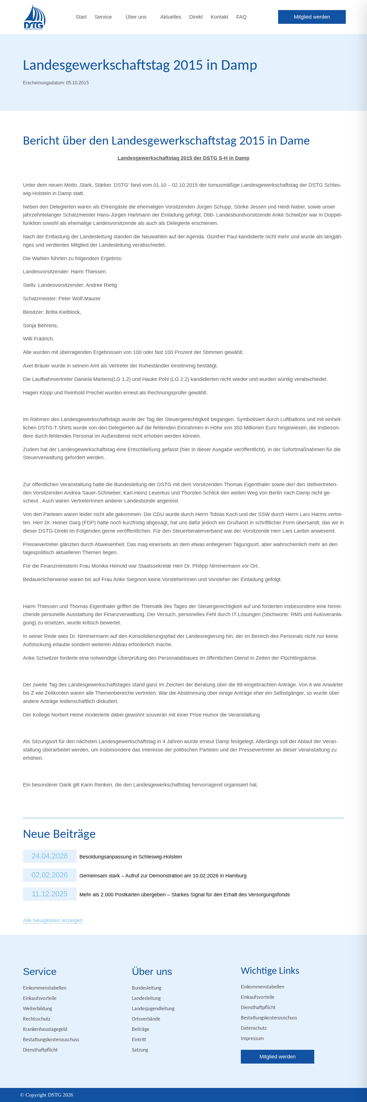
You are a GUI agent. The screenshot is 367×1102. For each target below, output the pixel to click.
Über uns (136, 17)
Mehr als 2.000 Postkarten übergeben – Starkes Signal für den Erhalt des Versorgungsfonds (184, 894)
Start (81, 17)
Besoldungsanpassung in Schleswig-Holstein (130, 857)
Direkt (196, 17)
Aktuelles (170, 17)
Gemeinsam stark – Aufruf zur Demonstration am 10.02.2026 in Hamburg (163, 876)
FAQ (241, 17)
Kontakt (219, 17)
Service (103, 17)
